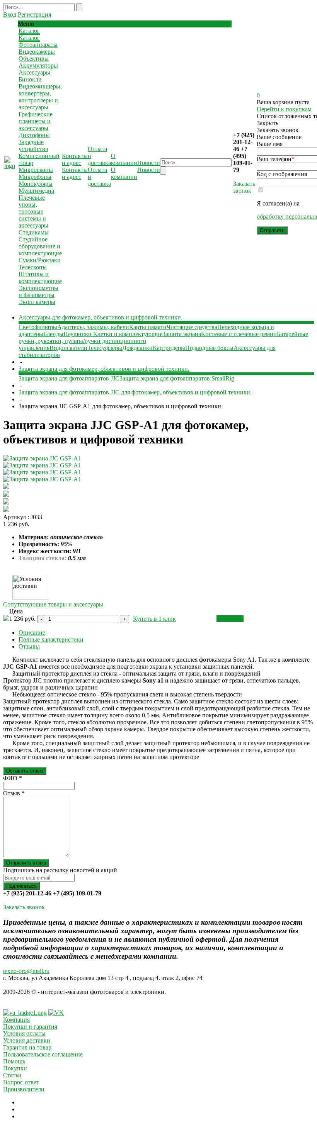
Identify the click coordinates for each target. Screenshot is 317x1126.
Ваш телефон (276, 159)
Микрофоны (35, 176)
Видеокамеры (37, 51)
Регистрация (34, 14)
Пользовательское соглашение (43, 1054)
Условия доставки (26, 1040)
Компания (16, 1019)
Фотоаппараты (38, 44)
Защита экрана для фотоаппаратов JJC (69, 378)
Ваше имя (270, 144)
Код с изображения (282, 174)
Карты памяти (148, 327)
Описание (32, 632)
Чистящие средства (192, 327)
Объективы (34, 58)
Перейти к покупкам (284, 109)
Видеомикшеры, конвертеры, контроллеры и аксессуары (40, 96)
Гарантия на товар (27, 1047)
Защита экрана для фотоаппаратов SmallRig (176, 378)
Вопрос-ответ (21, 1082)
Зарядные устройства (33, 145)
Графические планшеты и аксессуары (36, 121)
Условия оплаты (24, 1033)
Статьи (12, 1075)
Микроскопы (36, 169)
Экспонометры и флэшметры (38, 291)
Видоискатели (68, 348)
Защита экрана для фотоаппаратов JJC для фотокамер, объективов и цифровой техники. (135, 392)
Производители (23, 1089)
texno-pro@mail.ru (26, 971)
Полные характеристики (51, 639)
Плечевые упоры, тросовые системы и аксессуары (33, 211)
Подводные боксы (209, 348)
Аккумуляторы (38, 65)
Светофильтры (38, 327)
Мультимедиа (36, 190)
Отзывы (29, 646)
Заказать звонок (244, 187)
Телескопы (33, 267)
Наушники (78, 334)
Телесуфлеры (104, 348)
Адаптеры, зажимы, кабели (93, 327)
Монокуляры (36, 183)
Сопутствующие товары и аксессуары (53, 604)
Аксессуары (34, 72)
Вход (9, 14)
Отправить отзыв (26, 863)
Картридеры (169, 348)
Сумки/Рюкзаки (40, 260)
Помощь (14, 1061)
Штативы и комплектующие (40, 277)
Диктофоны (34, 135)
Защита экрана (181, 334)
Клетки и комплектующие (127, 334)
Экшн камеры (37, 302)
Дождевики (137, 348)
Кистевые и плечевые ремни (239, 334)
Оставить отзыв (24, 771)
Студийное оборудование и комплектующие (40, 246)
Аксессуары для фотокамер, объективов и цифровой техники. (100, 317)
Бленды (53, 334)
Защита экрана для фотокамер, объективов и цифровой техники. (104, 368)
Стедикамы (34, 232)
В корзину (230, 618)
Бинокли (30, 79)
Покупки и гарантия (30, 1026)
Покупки (15, 1068)
